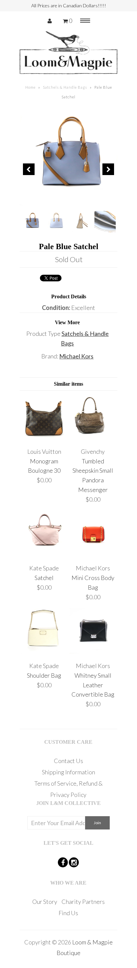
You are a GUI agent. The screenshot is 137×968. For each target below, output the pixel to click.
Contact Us (68, 760)
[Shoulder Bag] (44, 652)
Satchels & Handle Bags (65, 87)
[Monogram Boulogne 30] (44, 438)
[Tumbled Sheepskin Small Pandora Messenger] (92, 438)
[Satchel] (44, 555)
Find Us (68, 913)
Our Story (44, 901)
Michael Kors (76, 356)
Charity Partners (83, 901)
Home (30, 87)
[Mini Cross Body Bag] (92, 555)
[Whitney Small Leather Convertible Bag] (92, 652)
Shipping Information (68, 772)
